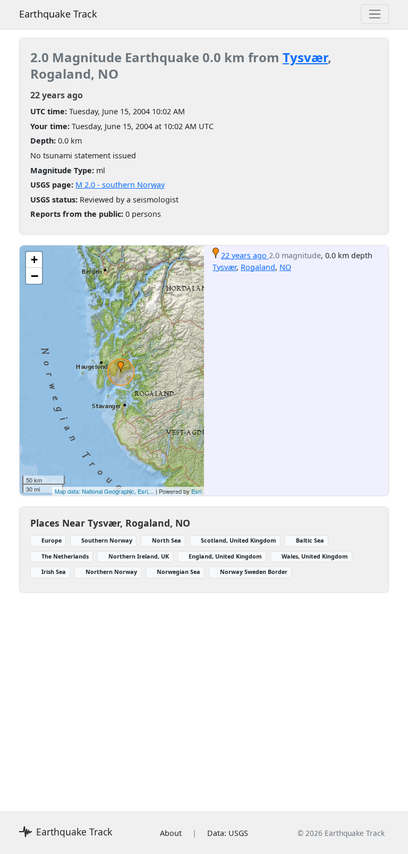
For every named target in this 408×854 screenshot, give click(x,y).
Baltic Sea (310, 540)
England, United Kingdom (225, 556)
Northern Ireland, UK (138, 556)
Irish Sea (53, 572)
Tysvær (305, 57)
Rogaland (258, 267)
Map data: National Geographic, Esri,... (104, 491)
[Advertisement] (204, 695)
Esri (196, 491)
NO (285, 267)
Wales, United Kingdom (315, 556)
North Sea (166, 540)
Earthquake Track (58, 13)
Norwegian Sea (178, 572)
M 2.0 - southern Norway (120, 185)
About (171, 833)
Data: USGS (227, 833)
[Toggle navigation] (375, 14)
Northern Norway (111, 572)
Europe (51, 540)
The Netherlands (65, 556)
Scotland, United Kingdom (238, 540)
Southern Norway (106, 540)
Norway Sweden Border (253, 572)
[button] (120, 366)
